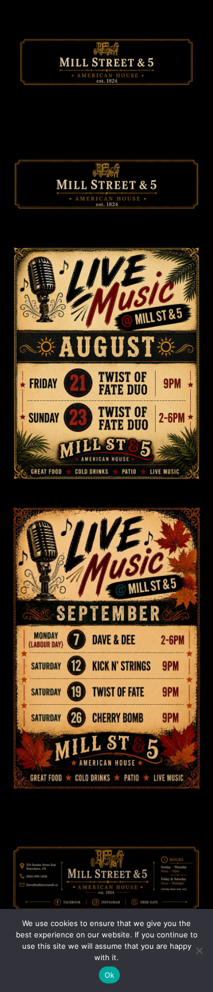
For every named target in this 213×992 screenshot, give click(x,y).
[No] (198, 950)
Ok (110, 974)
